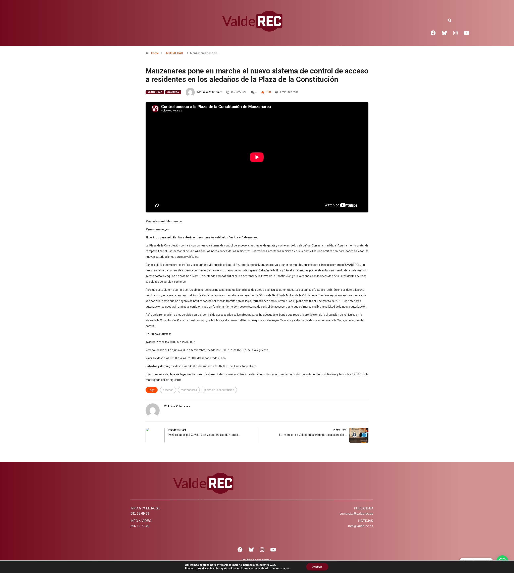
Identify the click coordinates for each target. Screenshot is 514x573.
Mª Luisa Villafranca (209, 92)
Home (155, 53)
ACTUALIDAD (174, 53)
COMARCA (173, 92)
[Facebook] (433, 33)
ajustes (284, 568)
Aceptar (317, 567)
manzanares (189, 390)
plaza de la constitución (219, 390)
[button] (450, 20)
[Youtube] (466, 33)
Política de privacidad (256, 560)
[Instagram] (455, 33)
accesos (168, 390)
